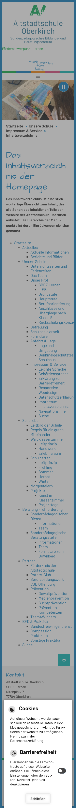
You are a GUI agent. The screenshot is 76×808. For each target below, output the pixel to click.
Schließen (38, 798)
